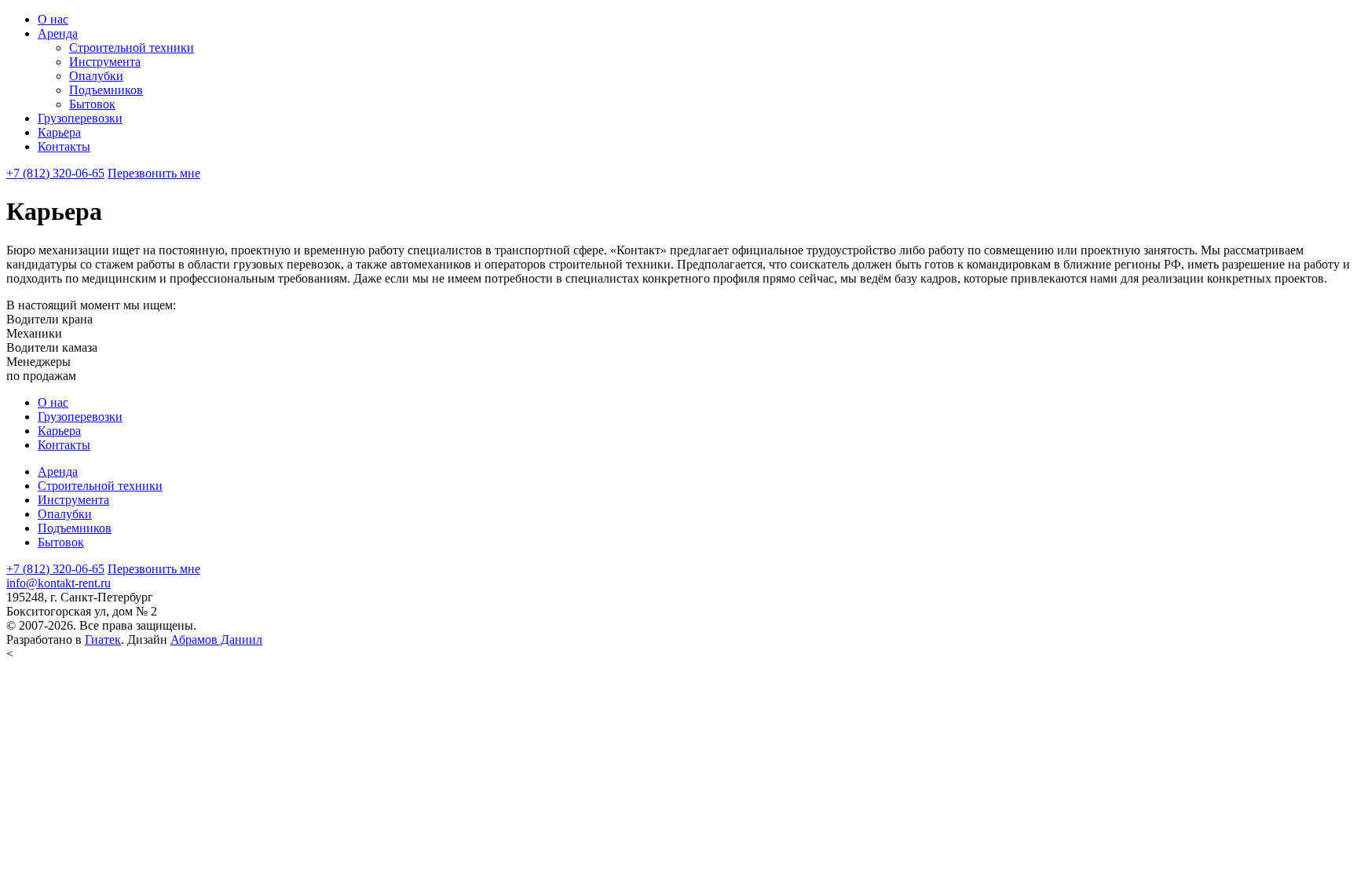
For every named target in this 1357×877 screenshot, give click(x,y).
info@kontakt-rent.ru (58, 583)
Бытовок (92, 104)
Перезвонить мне (154, 173)
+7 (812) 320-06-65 (55, 173)
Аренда (58, 33)
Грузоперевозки (80, 118)
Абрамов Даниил (216, 639)
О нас (53, 19)
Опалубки (96, 75)
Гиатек (103, 639)
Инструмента (105, 61)
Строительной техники (131, 47)
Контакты (64, 146)
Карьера (59, 132)
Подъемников (106, 90)
